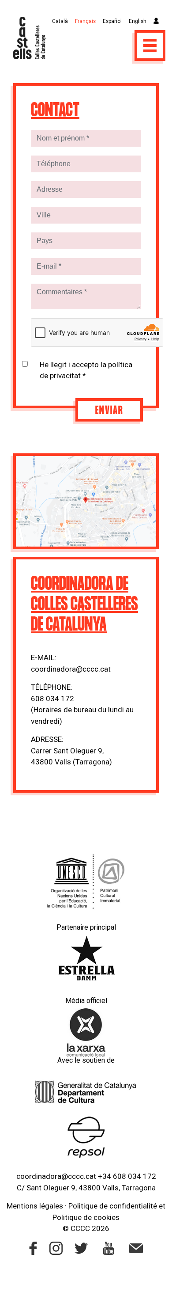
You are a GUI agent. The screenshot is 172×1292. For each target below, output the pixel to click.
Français (85, 21)
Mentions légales (35, 1205)
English (137, 21)
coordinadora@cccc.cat (71, 669)
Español (112, 21)
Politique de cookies (86, 1217)
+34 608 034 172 (127, 1176)
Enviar (109, 410)
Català (60, 21)
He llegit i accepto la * (86, 370)
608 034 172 (52, 698)
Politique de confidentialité (112, 1205)
